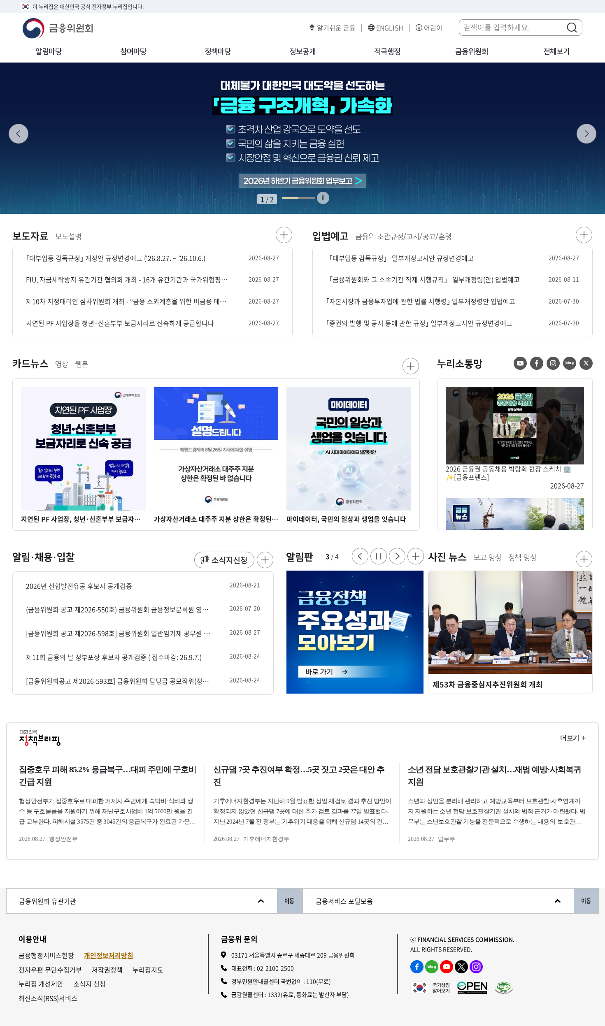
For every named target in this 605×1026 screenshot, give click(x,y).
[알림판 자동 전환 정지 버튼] (378, 556)
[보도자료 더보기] (284, 235)
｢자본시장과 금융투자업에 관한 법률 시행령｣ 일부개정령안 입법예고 (420, 301)
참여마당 (133, 52)
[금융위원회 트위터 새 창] (586, 363)
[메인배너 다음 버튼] (586, 133)
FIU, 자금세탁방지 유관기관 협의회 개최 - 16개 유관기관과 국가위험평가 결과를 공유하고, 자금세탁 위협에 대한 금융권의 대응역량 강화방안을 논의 (128, 279)
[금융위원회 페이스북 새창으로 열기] (417, 966)
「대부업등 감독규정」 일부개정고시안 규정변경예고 (400, 258)
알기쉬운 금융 (336, 27)
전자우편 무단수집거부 (50, 970)
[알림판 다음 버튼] (397, 556)
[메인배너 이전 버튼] (18, 133)
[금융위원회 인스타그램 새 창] (553, 363)
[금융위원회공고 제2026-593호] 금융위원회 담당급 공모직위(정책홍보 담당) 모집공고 (118, 681)
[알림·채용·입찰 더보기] (265, 560)
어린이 (433, 27)
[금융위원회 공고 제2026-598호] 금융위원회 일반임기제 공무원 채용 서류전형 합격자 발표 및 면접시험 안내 (118, 633)
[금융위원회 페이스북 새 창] (536, 363)
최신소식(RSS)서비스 (48, 998)
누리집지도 (148, 970)
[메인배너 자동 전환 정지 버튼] (323, 198)
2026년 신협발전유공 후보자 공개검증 (79, 586)
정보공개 (302, 52)
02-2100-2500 (275, 968)
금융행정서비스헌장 (46, 955)
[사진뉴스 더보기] (584, 559)
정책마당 (218, 52)
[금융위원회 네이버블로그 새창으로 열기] (431, 966)
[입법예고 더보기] (584, 235)
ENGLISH (389, 27)
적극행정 (387, 52)
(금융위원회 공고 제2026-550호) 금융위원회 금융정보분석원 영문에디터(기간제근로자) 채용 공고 (118, 609)
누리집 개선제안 (41, 984)
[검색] (571, 27)
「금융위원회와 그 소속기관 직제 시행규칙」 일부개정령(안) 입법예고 (423, 279)
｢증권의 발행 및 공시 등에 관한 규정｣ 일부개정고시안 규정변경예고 (419, 323)
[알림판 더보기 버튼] (415, 556)
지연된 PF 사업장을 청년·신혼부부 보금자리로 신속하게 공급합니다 (120, 323)
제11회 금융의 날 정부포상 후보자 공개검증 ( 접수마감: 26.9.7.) (114, 657)
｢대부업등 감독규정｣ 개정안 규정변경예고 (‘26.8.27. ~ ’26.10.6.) (115, 258)
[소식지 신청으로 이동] (224, 560)
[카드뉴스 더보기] (411, 366)
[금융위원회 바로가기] (58, 27)
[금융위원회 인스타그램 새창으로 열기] (476, 966)
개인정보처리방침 (108, 955)
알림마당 (48, 52)
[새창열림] (355, 632)
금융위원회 (471, 52)
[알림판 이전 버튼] (360, 556)
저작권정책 (107, 970)
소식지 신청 (89, 984)
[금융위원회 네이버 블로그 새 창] (569, 363)
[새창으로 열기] (302, 138)
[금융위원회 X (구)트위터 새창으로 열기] (461, 966)
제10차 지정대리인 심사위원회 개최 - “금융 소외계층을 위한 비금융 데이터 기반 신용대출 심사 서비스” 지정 (128, 301)
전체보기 (556, 52)
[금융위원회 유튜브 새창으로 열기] (446, 966)
